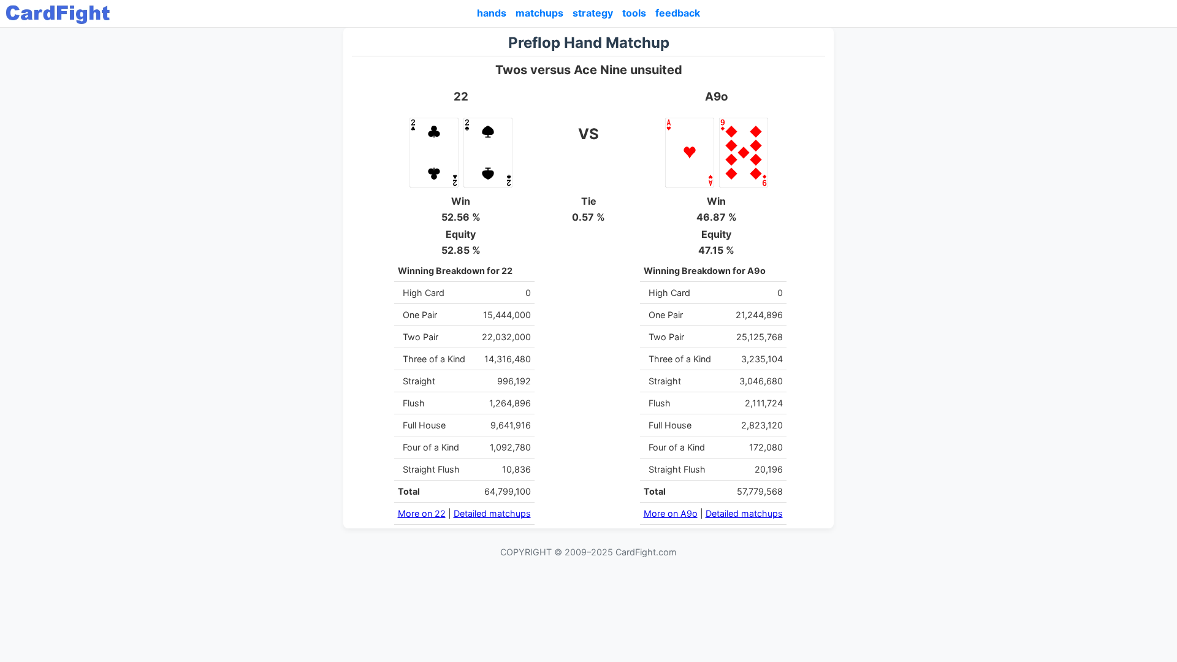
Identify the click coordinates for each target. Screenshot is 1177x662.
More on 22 (422, 513)
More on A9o (671, 513)
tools (634, 13)
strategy (593, 13)
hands (491, 13)
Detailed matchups (492, 513)
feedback (677, 13)
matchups (539, 13)
